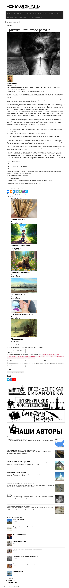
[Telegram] (17, 191)
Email (27, 360)
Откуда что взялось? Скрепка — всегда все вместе (20, 483)
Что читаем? (35, 17)
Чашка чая (11, 17)
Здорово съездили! (18, 571)
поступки (31, 194)
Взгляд (20, 14)
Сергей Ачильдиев (12, 83)
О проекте (10, 578)
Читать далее (16, 221)
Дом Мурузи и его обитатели (15, 495)
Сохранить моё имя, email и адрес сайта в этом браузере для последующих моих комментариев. (36, 363)
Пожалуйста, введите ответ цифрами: (18, 366)
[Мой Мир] (14, 191)
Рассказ (23, 17)
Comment (9, 352)
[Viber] (23, 191)
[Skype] (26, 191)
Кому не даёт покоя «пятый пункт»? (23, 527)
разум (36, 194)
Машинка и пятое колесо (21, 246)
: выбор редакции (16, 194)
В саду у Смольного (18, 519)
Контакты (10, 583)
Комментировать (15, 344)
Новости (10, 14)
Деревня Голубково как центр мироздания (18, 461)
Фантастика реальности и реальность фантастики (27, 563)
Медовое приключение (20, 272)
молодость (25, 194)
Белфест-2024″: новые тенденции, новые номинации (27, 549)
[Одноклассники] (11, 191)
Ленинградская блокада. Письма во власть (18, 506)
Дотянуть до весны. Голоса (22, 314)
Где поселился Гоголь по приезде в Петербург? (25, 556)
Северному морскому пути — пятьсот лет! (18, 439)
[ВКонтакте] (8, 191)
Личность (53, 14)
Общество (31, 14)
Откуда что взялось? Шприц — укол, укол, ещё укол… (21, 450)
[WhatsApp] (20, 191)
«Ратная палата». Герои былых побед (16, 472)
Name (9, 360)
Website (46, 360)
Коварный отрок (18, 294)
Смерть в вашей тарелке (19, 534)
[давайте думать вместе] (23, 7)
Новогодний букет (18, 219)
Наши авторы (11, 580)
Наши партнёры (12, 582)
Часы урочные (17, 339)
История (41, 14)
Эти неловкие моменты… (20, 541)
